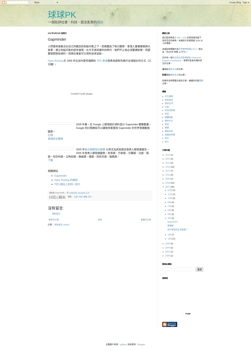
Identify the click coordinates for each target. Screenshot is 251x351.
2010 (168, 175)
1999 (168, 256)
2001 (168, 251)
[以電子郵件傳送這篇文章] (50, 197)
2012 (168, 167)
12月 (170, 190)
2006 (168, 243)
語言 (167, 138)
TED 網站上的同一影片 (67, 184)
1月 (169, 239)
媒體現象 (169, 117)
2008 (168, 183)
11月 (170, 194)
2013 (168, 163)
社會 (76, 197)
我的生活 (169, 103)
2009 (168, 179)
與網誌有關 (170, 135)
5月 (169, 214)
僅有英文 (174, 75)
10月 (170, 198)
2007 (168, 187)
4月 (169, 218)
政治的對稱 (170, 110)
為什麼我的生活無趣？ (177, 229)
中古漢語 (169, 96)
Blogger (141, 344)
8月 (169, 202)
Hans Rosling (55, 60)
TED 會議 (102, 60)
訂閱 (50, 135)
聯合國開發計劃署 (95, 149)
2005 (168, 248)
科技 (80, 197)
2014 (168, 159)
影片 (90, 197)
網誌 (100, 22)
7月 (169, 206)
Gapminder (60, 175)
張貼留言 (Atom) (61, 225)
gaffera (123, 344)
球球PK (62, 15)
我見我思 (169, 100)
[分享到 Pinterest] (63, 197)
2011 (168, 171)
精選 (85, 197)
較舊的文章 (146, 220)
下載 (50, 160)
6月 (169, 210)
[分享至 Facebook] (60, 197)
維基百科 (169, 131)
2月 (169, 235)
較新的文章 (54, 220)
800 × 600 (181, 38)
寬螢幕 (170, 226)
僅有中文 (172, 69)
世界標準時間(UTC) (188, 49)
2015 (168, 155)
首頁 (100, 220)
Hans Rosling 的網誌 (66, 179)
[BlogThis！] (54, 197)
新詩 (167, 124)
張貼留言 (56, 214)
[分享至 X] (57, 197)
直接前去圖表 (55, 138)
